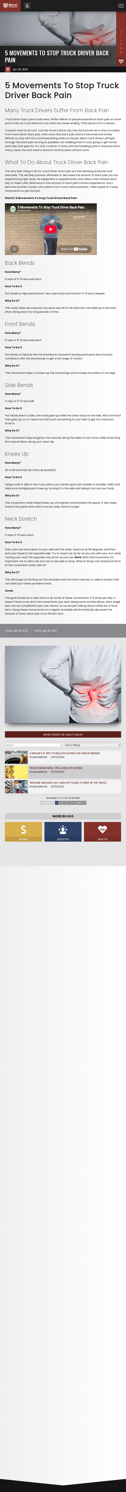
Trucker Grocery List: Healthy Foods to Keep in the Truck (68, 782)
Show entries (93, 745)
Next (80, 802)
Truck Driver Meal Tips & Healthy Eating (56, 768)
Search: (33, 745)
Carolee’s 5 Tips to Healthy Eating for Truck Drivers (65, 753)
